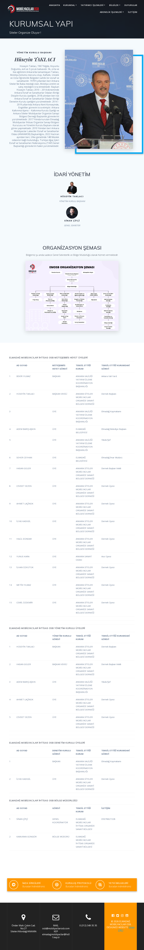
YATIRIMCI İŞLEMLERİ (92, 5)
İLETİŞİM (132, 12)
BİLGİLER (114, 5)
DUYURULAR (130, 5)
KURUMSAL (69, 5)
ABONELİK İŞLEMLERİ (111, 12)
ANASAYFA (54, 5)
